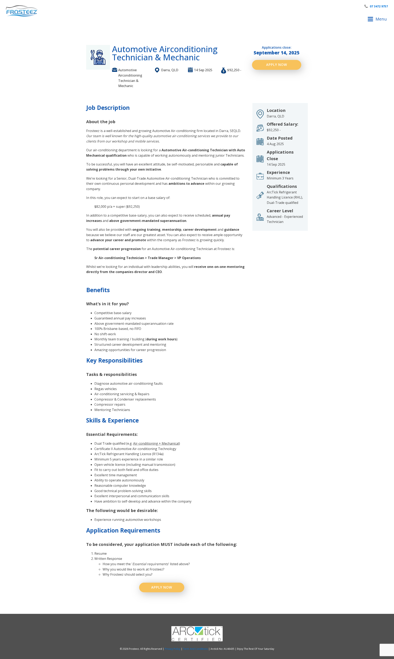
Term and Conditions (195, 649)
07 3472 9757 (379, 6)
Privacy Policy (173, 649)
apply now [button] (276, 64)
